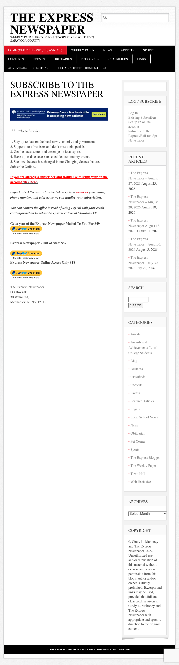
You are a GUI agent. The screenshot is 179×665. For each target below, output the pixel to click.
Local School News (144, 417)
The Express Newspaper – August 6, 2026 (144, 244)
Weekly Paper (82, 50)
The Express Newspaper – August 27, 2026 (143, 178)
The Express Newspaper (51, 23)
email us (82, 192)
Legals (135, 409)
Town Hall (138, 473)
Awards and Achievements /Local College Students (142, 347)
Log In (133, 112)
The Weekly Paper (143, 465)
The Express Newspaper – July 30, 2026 (143, 262)
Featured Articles (142, 401)
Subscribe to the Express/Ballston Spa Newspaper (143, 135)
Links (141, 59)
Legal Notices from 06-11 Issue (83, 68)
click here (30, 181)
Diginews (125, 649)
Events (39, 59)
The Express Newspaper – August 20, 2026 (143, 201)
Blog (134, 360)
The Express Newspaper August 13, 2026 (144, 225)
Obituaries (63, 59)
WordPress (104, 649)
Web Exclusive (141, 481)
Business (137, 368)
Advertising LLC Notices (28, 68)
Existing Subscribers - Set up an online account (143, 122)
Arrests (127, 50)
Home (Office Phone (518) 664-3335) (35, 50)
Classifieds (118, 59)
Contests (16, 59)
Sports (149, 50)
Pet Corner (90, 59)
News (107, 50)
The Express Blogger (145, 457)
